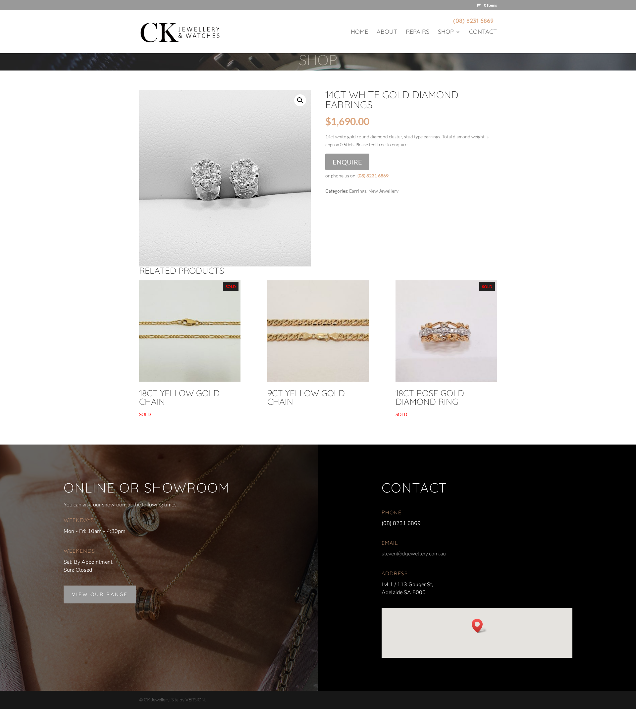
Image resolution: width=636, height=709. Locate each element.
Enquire (347, 162)
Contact (483, 32)
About (387, 32)
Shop (446, 32)
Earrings (357, 191)
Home (359, 32)
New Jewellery (383, 191)
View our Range (100, 594)
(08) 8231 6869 (473, 20)
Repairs (417, 32)
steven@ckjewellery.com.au (414, 553)
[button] (300, 100)
